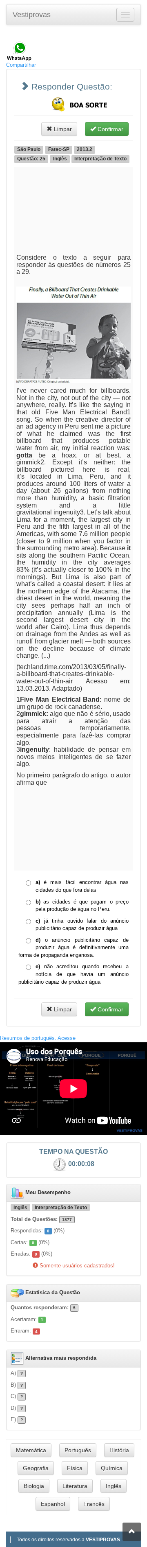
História (119, 1450)
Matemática (31, 1450)
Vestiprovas (32, 15)
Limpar (62, 129)
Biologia (34, 1486)
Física (74, 1468)
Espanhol (53, 1504)
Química (111, 1468)
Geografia (36, 1468)
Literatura (74, 1486)
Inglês (113, 1486)
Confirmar (109, 129)
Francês (94, 1504)
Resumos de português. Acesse (38, 1038)
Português (78, 1450)
